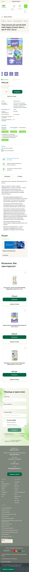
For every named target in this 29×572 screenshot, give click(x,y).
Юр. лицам (16, 500)
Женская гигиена (5, 510)
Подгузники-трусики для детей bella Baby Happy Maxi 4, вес (14, 288)
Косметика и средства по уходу (8, 514)
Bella (2, 481)
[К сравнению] (20, 6)
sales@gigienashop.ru (14, 468)
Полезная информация (19, 492)
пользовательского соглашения (11, 437)
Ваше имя (6, 396)
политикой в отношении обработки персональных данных (14, 435)
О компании (17, 481)
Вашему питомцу (5, 526)
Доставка (3, 125)
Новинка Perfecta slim (9, 251)
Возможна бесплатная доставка (13, 159)
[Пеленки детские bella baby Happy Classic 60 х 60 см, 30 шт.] (14, 318)
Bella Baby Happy (5, 483)
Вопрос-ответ (17, 496)
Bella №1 (3, 488)
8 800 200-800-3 (15, 454)
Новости (16, 488)
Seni (2, 496)
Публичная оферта (6, 561)
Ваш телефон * (8, 404)
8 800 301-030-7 (16, 1)
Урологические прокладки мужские (9, 532)
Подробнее (5, 255)
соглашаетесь (16, 433)
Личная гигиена (5, 516)
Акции (15, 494)
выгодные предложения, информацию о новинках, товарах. (13, 441)
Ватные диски (4, 538)
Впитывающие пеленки (6, 536)
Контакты (16, 502)
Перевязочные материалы (7, 518)
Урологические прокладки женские (9, 530)
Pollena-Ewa (4, 492)
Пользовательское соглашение (9, 558)
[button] (14, 6)
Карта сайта (7, 550)
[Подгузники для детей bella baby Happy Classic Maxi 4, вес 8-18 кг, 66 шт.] (14, 51)
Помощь (16, 498)
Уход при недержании (6, 508)
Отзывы (16, 490)
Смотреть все (5, 239)
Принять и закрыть (8, 569)
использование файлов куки (15, 566)
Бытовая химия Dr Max (6, 524)
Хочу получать (8, 440)
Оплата (3, 146)
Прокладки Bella (5, 534)
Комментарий (8, 412)
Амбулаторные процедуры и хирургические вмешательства (11, 521)
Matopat (3, 494)
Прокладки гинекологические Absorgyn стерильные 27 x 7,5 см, (14, 363)
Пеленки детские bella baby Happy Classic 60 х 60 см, (14, 326)
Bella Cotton (4, 486)
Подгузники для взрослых (7, 528)
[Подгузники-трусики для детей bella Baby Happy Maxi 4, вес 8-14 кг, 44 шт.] (14, 280)
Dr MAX (3, 490)
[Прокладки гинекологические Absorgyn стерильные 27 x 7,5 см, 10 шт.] (14, 355)
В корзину (17, 92)
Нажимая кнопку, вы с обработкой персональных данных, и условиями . (15, 435)
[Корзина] (26, 6)
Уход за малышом (5, 512)
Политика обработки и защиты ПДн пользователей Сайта (13, 555)
